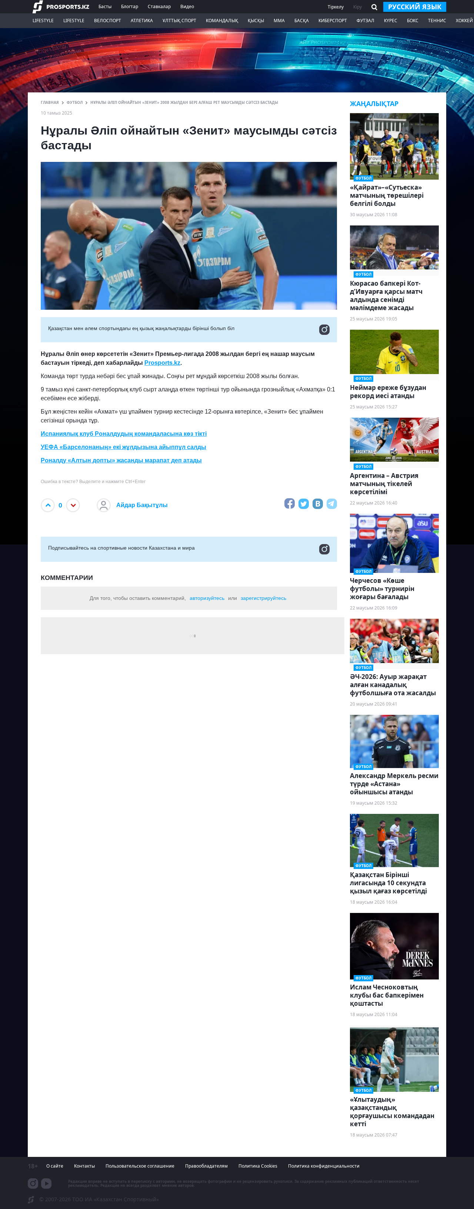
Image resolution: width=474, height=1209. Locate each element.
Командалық (222, 20)
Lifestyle (43, 20)
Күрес (390, 20)
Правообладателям (206, 1166)
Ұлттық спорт (179, 20)
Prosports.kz (162, 363)
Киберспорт (332, 20)
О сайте (54, 1166)
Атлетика (142, 20)
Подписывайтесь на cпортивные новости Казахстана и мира (121, 548)
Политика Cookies (257, 1166)
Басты (105, 6)
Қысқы (256, 20)
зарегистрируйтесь (263, 598)
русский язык (414, 6)
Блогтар (129, 6)
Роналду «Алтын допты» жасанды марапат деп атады (121, 460)
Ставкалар (159, 6)
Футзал (365, 20)
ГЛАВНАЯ (50, 102)
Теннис (437, 20)
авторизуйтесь (207, 598)
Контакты (84, 1166)
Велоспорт (107, 20)
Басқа (301, 20)
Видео (187, 6)
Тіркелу (336, 7)
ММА (279, 20)
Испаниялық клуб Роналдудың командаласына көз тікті (124, 434)
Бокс (412, 20)
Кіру (357, 7)
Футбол (75, 102)
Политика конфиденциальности (324, 1166)
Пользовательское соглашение (140, 1166)
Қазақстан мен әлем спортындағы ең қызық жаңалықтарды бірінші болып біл (141, 328)
